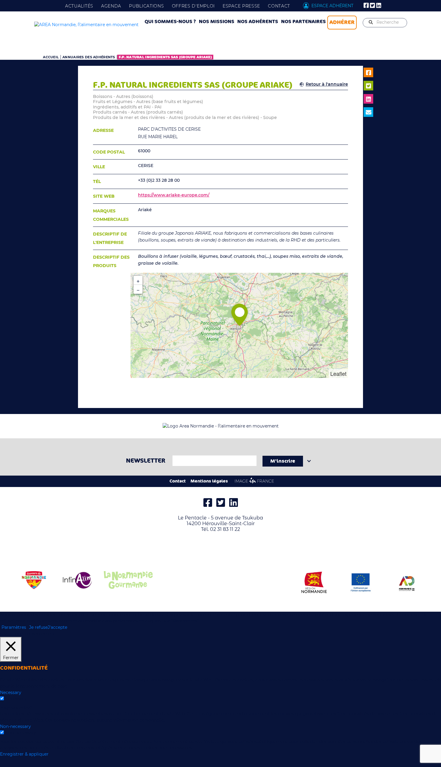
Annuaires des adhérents (88, 57)
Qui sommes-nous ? (170, 22)
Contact (279, 6)
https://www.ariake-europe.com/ (173, 195)
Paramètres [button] (14, 627)
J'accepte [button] (57, 627)
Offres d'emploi (193, 6)
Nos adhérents (257, 22)
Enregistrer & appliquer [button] (24, 754)
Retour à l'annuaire (327, 84)
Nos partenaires (303, 22)
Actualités (79, 6)
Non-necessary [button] (15, 726)
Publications (146, 6)
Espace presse (241, 6)
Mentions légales (209, 481)
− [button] (138, 289)
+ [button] (138, 280)
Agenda (111, 6)
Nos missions (216, 22)
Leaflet (338, 373)
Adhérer (342, 22)
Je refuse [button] (38, 627)
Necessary (15, 699)
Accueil (51, 57)
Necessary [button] (10, 692)
